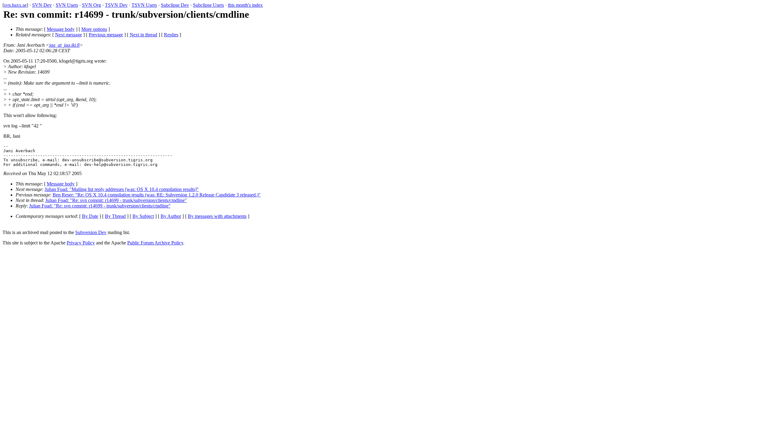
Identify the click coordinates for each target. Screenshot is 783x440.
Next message (68, 34)
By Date (90, 216)
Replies (171, 34)
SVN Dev (42, 5)
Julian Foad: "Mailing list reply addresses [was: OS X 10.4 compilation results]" (122, 189)
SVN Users (67, 5)
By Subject (143, 216)
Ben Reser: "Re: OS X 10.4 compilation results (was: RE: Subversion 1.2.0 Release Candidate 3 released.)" (157, 194)
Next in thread (143, 34)
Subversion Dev (90, 232)
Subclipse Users (208, 5)
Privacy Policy (81, 242)
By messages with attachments (217, 216)
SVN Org (91, 5)
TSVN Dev (116, 5)
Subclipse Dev (175, 5)
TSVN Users (144, 5)
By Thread (115, 216)
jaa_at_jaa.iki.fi (64, 45)
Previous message (106, 34)
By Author (171, 216)
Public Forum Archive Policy (155, 242)
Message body (61, 29)
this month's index (245, 5)
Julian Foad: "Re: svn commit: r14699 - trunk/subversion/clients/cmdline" (116, 200)
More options (94, 29)
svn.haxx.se (15, 5)
